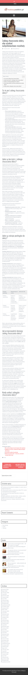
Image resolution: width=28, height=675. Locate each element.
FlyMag (22, 670)
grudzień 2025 (5, 601)
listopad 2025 (5, 603)
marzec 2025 (5, 615)
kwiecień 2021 (5, 652)
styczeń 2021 (5, 657)
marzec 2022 (5, 635)
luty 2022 (4, 637)
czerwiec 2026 (5, 592)
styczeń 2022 (5, 638)
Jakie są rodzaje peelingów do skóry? (11, 81)
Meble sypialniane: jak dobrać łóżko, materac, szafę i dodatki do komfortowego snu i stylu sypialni (15, 5)
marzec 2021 (5, 654)
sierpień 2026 (5, 589)
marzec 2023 (5, 628)
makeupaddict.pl (15, 48)
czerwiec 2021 (5, 649)
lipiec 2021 (4, 648)
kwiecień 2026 (5, 595)
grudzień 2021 (5, 640)
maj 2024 (4, 618)
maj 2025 (4, 612)
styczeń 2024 (5, 620)
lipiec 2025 (4, 609)
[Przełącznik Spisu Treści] (22, 76)
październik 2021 (6, 643)
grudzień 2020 (5, 658)
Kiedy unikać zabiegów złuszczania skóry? (12, 86)
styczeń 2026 (5, 600)
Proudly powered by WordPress (10, 670)
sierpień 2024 (5, 617)
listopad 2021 (5, 642)
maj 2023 (4, 625)
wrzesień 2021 (5, 645)
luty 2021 (4, 655)
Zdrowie (4, 528)
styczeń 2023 (5, 631)
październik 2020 (6, 661)
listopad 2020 (5, 660)
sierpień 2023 (5, 623)
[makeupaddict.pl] (14, 9)
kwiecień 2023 (5, 626)
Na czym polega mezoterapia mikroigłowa (15, 448)
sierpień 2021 (5, 646)
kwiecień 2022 (5, 634)
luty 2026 (4, 598)
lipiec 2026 (4, 591)
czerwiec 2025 (5, 611)
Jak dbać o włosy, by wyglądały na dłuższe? (20, 466)
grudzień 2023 (5, 621)
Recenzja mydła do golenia (11, 452)
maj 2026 (4, 594)
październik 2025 (6, 605)
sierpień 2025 (5, 608)
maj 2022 (4, 632)
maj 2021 (4, 651)
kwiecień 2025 (5, 614)
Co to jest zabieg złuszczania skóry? (11, 78)
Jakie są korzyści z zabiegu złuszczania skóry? (13, 80)
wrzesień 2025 (5, 606)
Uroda (4, 457)
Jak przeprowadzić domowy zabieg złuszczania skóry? (14, 84)
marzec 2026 (5, 597)
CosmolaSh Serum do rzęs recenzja (7, 466)
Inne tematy (5, 525)
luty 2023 (4, 629)
